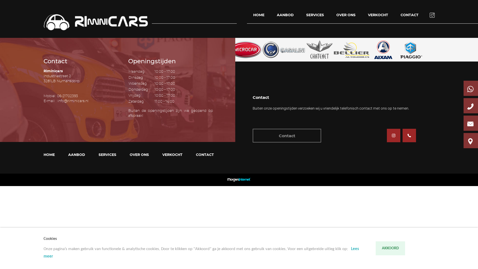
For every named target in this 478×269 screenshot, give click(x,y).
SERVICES (315, 15)
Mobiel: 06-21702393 (61, 96)
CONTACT (409, 15)
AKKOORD (390, 248)
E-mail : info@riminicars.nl (66, 101)
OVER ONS (346, 15)
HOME (258, 15)
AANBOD (285, 15)
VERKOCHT (378, 15)
